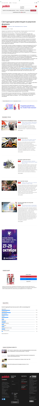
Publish (13, 26)
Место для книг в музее (23, 181)
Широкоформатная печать (19, 26)
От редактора (10, 26)
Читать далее (20, 130)
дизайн (23, 139)
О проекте (4, 379)
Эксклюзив (25, 26)
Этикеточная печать (25, 140)
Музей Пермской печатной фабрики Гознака (27, 120)
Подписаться (28, 276)
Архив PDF (28, 281)
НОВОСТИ (4, 10)
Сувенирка (28, 183)
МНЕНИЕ (10, 10)
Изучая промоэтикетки (23, 138)
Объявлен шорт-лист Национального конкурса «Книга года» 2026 (19, 359)
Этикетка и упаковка (31, 140)
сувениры (27, 123)
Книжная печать (30, 182)
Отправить (15, 402)
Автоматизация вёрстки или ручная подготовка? (25, 203)
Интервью (23, 182)
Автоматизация (34, 205)
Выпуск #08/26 (28, 274)
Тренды (31, 183)
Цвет (26, 163)
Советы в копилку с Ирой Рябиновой (31, 206)
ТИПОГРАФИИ (33, 10)
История (23, 122)
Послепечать (29, 122)
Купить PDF (28, 279)
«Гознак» (29, 124)
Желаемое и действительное (24, 159)
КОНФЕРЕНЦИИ (15, 12)
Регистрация (15, 2)
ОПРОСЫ (19, 12)
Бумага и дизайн (29, 139)
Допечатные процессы (27, 161)
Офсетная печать (34, 122)
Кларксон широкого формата (26, 68)
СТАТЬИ (7, 10)
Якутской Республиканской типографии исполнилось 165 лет (18, 364)
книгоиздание (24, 183)
